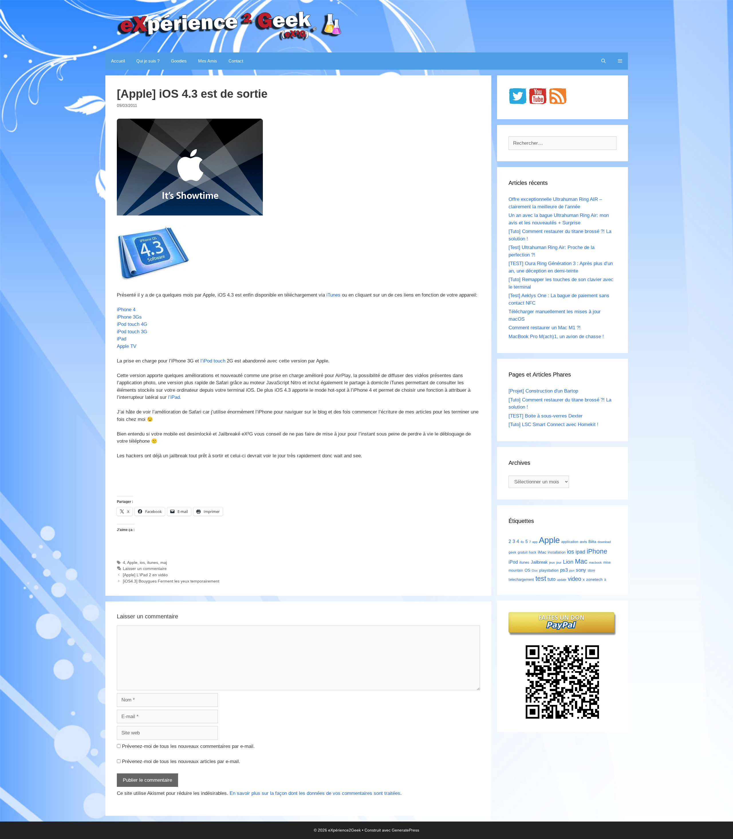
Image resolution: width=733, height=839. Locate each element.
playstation (549, 570)
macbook (595, 562)
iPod (513, 561)
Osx (535, 570)
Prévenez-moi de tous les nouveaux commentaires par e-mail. (188, 746)
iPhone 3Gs (129, 317)
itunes (152, 562)
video (574, 578)
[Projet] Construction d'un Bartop (543, 391)
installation (556, 552)
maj (163, 562)
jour (558, 562)
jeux (552, 562)
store (591, 571)
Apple (132, 562)
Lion (568, 561)
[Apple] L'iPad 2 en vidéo (145, 575)
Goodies (179, 60)
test (540, 578)
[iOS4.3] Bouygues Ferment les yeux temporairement (171, 581)
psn (571, 570)
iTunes (333, 295)
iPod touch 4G (132, 324)
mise (607, 562)
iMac (542, 552)
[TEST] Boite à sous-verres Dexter (546, 416)
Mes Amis (207, 60)
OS (527, 570)
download (604, 542)
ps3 (564, 570)
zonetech (594, 579)
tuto (551, 579)
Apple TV (126, 346)
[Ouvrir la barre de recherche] (603, 61)
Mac (581, 561)
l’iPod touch (212, 361)
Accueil (118, 60)
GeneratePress (405, 830)
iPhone (597, 551)
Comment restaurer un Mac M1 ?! (545, 327)
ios (142, 562)
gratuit (522, 552)
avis (583, 541)
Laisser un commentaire (145, 568)
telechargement (521, 579)
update (561, 579)
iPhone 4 (126, 309)
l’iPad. (174, 397)
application (569, 542)
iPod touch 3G (132, 331)
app (534, 542)
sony (581, 570)
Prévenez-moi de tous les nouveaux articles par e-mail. (181, 761)
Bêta (592, 542)
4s (522, 542)
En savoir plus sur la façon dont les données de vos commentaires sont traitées (315, 793)
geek (512, 552)
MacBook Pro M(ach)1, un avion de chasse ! (556, 336)
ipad (580, 552)
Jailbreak (539, 562)
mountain (516, 571)
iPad (121, 339)
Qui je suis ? (147, 60)
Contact (235, 60)
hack (532, 552)
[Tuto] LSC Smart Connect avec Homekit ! (553, 424)
